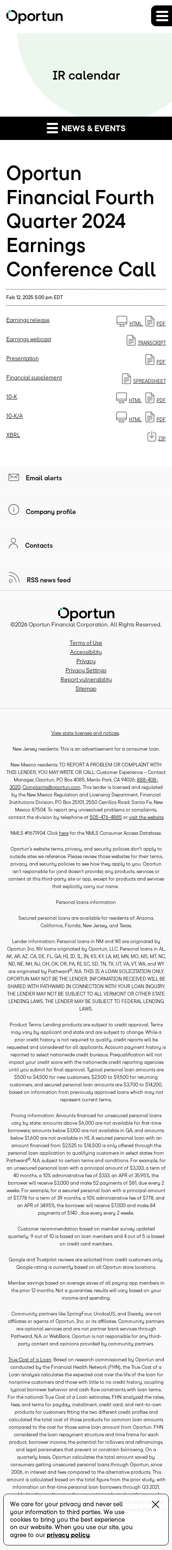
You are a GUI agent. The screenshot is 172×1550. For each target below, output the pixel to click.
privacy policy (68, 1535)
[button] (161, 15)
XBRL (13, 435)
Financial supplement (34, 377)
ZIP (162, 438)
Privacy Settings (86, 670)
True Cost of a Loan (29, 1359)
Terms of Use (86, 643)
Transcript (152, 342)
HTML (136, 323)
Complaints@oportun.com (52, 787)
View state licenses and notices (85, 733)
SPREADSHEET (149, 381)
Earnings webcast (28, 339)
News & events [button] (92, 128)
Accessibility (86, 652)
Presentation (22, 358)
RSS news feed (48, 580)
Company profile (50, 511)
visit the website (146, 817)
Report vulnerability (86, 679)
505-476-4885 (106, 817)
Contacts (38, 545)
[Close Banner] (155, 1506)
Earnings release (28, 320)
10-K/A (14, 415)
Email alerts (43, 478)
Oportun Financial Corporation (68, 624)
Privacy (86, 661)
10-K (11, 396)
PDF (161, 323)
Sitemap (86, 688)
